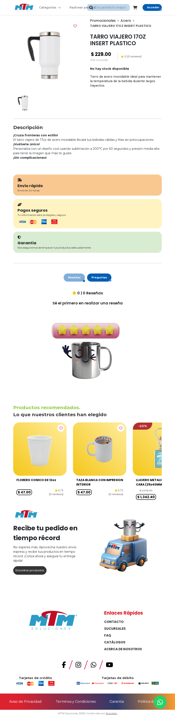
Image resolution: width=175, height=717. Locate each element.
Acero (126, 20)
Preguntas (99, 277)
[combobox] (108, 7)
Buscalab (111, 713)
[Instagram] (78, 666)
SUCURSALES (115, 628)
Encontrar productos (30, 570)
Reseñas (74, 277)
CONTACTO (114, 622)
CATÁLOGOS (114, 642)
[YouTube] (109, 666)
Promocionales (103, 20)
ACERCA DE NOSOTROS (123, 649)
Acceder (153, 7)
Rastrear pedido (82, 7)
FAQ (107, 635)
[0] (138, 7)
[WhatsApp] (93, 666)
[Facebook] (64, 666)
